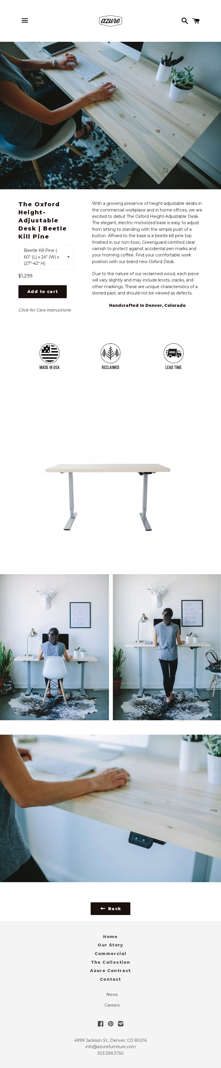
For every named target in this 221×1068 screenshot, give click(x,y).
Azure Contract (110, 970)
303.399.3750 (110, 1053)
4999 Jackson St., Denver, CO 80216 (110, 1040)
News (112, 994)
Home (110, 936)
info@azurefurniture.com (110, 1046)
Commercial (111, 953)
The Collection (110, 962)
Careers (112, 1005)
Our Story (110, 945)
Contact (110, 979)
